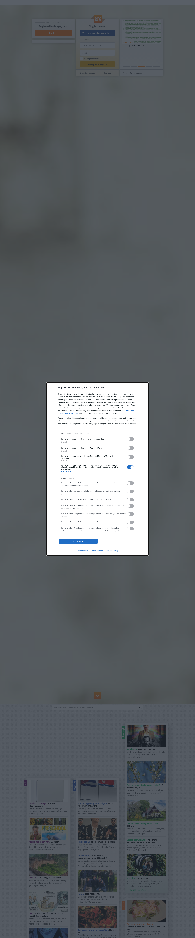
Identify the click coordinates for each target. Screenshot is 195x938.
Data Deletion (82, 550)
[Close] (143, 387)
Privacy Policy (112, 550)
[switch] (130, 439)
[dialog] (97, 469)
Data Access (97, 550)
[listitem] (97, 433)
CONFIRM (78, 541)
